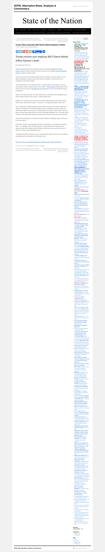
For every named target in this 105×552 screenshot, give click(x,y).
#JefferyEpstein (51, 87)
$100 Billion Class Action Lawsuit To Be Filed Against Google (30, 33)
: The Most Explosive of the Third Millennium (81, 240)
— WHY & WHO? (81, 139)
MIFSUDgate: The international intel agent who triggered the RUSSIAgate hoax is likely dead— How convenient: (81, 475)
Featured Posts (51, 30)
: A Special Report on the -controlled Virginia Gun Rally (81, 457)
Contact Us (43, 30)
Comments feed (77, 542)
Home (17, 30)
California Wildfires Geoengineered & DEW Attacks (59, 33)
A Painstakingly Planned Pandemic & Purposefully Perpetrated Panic (81, 392)
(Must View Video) (81, 275)
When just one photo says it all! (80, 152)
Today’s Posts (36, 30)
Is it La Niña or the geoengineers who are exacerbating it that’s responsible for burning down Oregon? (81, 280)
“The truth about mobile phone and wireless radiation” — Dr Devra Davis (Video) (81, 114)
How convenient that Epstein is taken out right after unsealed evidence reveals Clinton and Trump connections (29, 39)
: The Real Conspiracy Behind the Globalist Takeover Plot (81, 423)
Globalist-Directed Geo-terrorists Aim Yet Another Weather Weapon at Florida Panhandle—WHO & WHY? (81, 271)
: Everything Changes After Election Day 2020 (81, 488)
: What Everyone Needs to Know (81, 403)
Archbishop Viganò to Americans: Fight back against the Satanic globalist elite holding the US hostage (81, 110)
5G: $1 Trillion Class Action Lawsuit (80, 33)
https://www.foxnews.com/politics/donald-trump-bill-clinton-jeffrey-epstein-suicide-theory (39, 142)
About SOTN (23, 30)
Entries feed (76, 540)
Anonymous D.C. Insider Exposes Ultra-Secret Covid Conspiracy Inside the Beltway (81, 287)
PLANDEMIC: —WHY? (81, 333)
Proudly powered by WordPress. (81, 548)
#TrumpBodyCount (37, 89)
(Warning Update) (80, 322)
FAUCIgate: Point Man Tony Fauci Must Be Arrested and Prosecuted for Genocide (81, 342)
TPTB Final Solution (68, 30)
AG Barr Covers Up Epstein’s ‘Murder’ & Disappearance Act (81, 523)
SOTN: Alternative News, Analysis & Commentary (35, 7)
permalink (42, 145)
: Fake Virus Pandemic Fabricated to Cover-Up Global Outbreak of (81, 418)
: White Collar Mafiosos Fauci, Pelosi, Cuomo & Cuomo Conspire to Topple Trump (81, 337)
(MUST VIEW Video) (81, 266)
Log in (75, 539)
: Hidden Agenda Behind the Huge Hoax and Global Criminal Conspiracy (81, 467)
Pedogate (59, 30)
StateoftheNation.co (78, 493)
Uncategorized (30, 145)
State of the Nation (33, 47)
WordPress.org (77, 543)
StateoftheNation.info (81, 48)
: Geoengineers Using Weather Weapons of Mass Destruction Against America (81, 73)
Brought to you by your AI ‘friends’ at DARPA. (81, 379)
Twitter (29, 30)
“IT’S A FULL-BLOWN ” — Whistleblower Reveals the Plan (80, 298)
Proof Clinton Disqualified (80, 30)
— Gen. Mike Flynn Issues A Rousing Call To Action (81, 318)
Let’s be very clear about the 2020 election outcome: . (81, 199)
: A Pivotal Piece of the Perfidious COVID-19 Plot (81, 354)
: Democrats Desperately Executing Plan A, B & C (81, 257)
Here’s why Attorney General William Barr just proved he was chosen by (81, 506)
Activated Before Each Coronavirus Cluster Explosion (80, 383)
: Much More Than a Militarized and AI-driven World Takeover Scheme (81, 374)
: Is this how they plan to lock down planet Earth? (81, 408)
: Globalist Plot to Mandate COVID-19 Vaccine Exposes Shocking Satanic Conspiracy (81, 350)
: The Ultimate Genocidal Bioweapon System (81, 388)
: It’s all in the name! (81, 427)
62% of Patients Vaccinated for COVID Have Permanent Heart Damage (80, 125)
